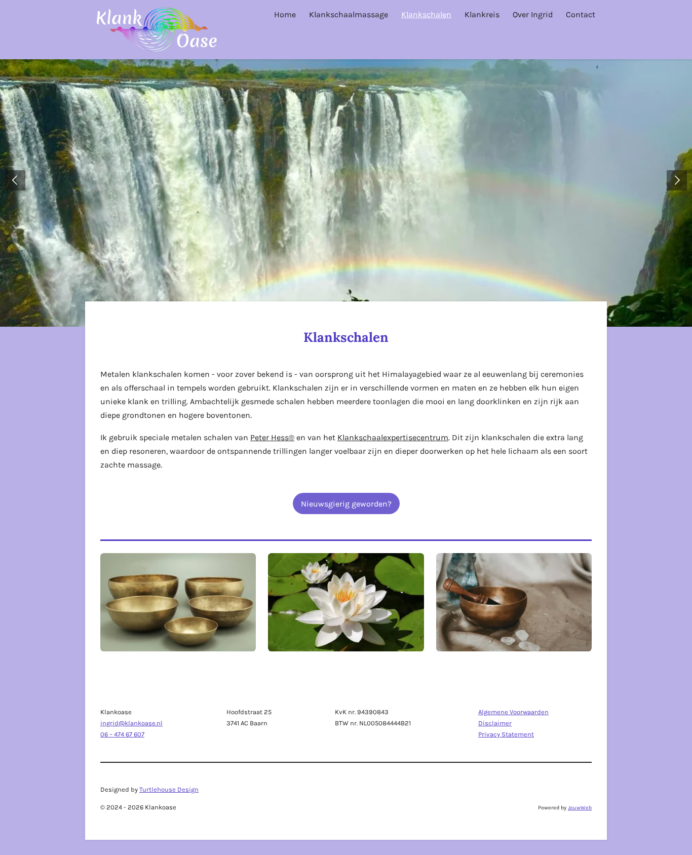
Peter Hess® (272, 437)
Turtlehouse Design (169, 789)
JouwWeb (580, 807)
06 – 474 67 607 (122, 734)
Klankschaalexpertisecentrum (392, 437)
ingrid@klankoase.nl (131, 723)
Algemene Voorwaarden (513, 712)
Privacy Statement (506, 734)
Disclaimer (495, 723)
